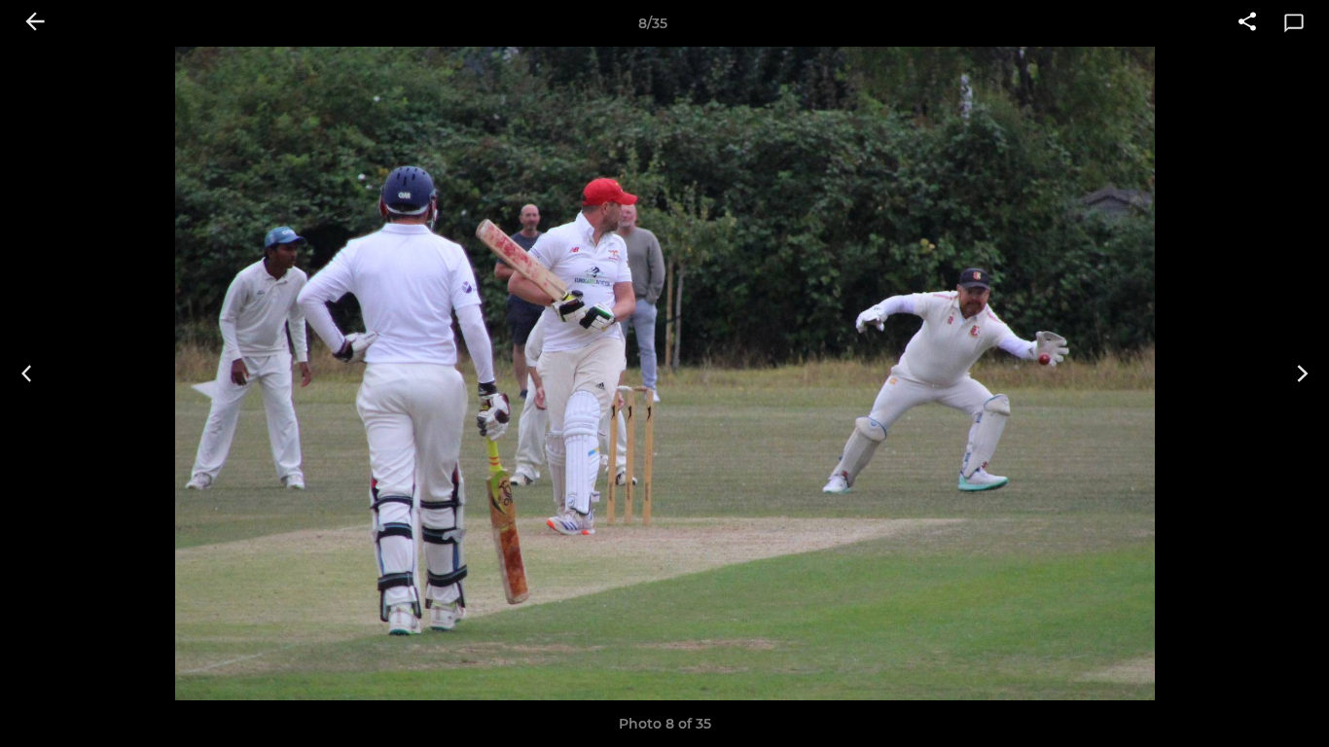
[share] (1247, 23)
